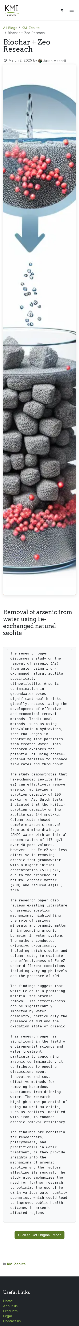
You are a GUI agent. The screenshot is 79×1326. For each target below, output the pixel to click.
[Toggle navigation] (71, 10)
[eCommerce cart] (61, 10)
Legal (7, 1316)
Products (10, 1311)
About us (10, 1306)
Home (8, 1301)
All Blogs (10, 28)
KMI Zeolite (31, 28)
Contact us (12, 1321)
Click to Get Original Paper (39, 1235)
